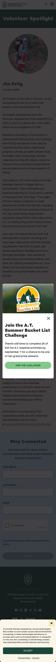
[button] (51, 623)
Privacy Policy (24, 658)
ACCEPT (28, 650)
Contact (35, 658)
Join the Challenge (28, 365)
